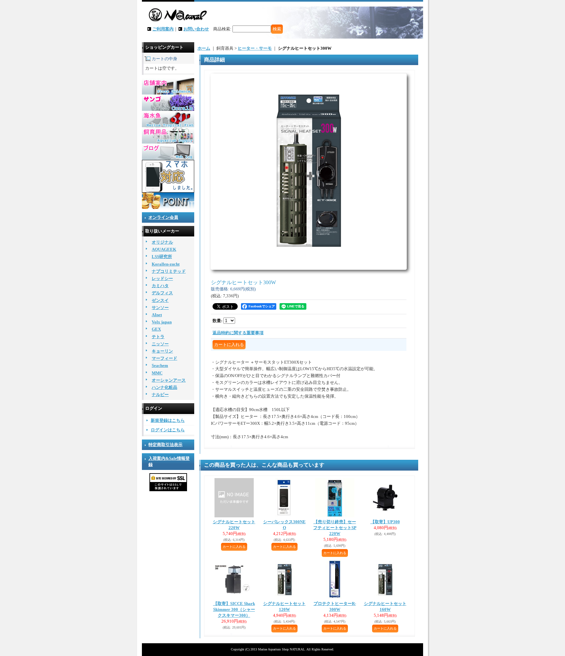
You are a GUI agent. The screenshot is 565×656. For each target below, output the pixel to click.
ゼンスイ (160, 300)
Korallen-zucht (166, 264)
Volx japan (162, 321)
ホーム (203, 48)
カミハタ (160, 285)
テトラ (158, 336)
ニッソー (160, 343)
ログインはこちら (168, 429)
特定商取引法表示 (165, 444)
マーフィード (164, 358)
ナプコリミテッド (169, 271)
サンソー (160, 307)
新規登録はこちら (168, 420)
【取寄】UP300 (385, 521)
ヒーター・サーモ (255, 48)
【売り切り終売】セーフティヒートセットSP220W (334, 527)
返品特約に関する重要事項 (238, 332)
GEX (156, 329)
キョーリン (162, 351)
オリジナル (162, 242)
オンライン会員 (163, 217)
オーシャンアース (169, 380)
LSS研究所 (162, 256)
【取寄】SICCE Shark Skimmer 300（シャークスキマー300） (234, 609)
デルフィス (162, 292)
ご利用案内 (163, 28)
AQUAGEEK (164, 249)
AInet (157, 314)
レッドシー (162, 278)
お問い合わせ (196, 28)
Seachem (160, 365)
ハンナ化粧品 (164, 387)
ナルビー (160, 394)
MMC (157, 373)
